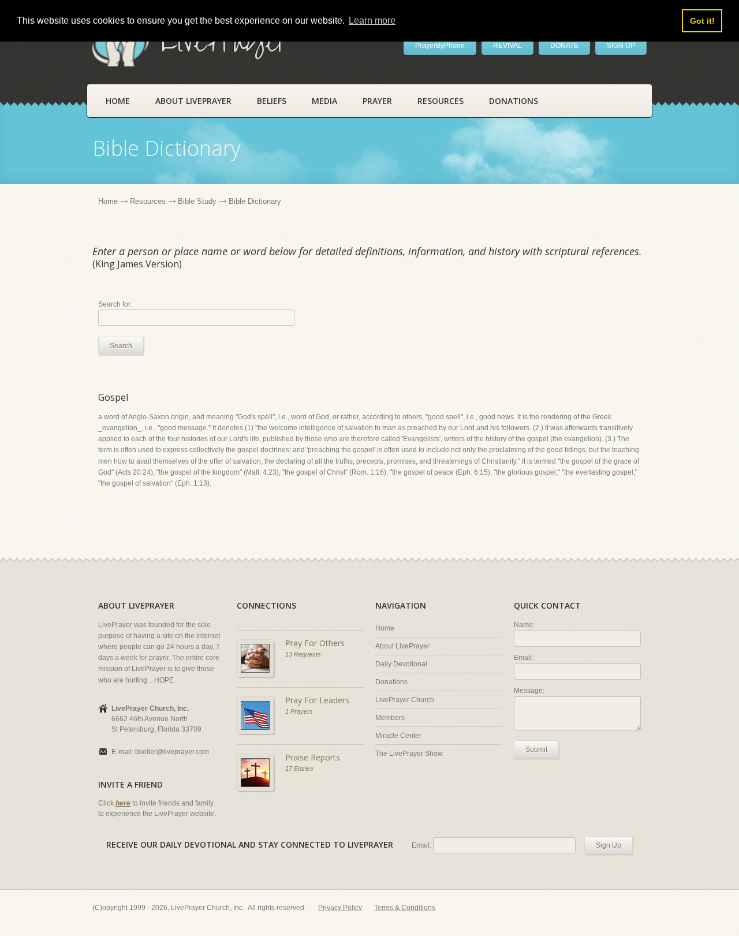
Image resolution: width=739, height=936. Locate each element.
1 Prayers (299, 711)
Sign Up (608, 845)
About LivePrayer (193, 100)
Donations (513, 100)
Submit (536, 749)
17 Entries (299, 768)
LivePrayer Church (404, 700)
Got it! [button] (702, 20)
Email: (523, 658)
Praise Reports (312, 757)
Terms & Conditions (404, 908)
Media (324, 100)
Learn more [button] (372, 20)
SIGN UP (621, 46)
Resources (440, 100)
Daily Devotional (401, 664)
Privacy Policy (340, 908)
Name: (524, 625)
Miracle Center (398, 736)
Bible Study (197, 201)
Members (390, 718)
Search (121, 346)
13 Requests (303, 654)
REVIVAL (507, 46)
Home (118, 100)
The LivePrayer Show (409, 753)
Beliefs (271, 100)
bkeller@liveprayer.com (172, 752)
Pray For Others (315, 642)
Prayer (377, 100)
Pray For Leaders (317, 700)
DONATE (564, 46)
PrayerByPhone (440, 46)
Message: (529, 691)
